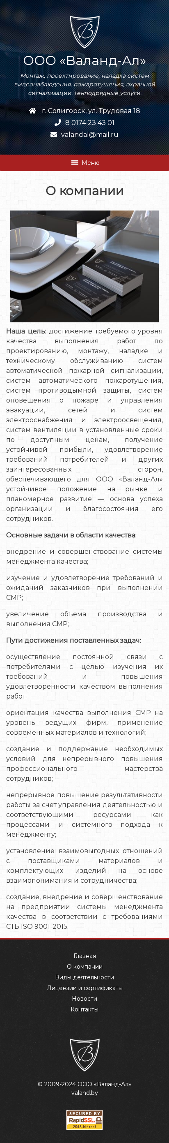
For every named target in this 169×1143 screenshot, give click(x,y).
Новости (84, 998)
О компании (85, 966)
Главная (84, 956)
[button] (91, 163)
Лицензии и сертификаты (85, 988)
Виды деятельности (84, 977)
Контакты (84, 1009)
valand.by (84, 1093)
